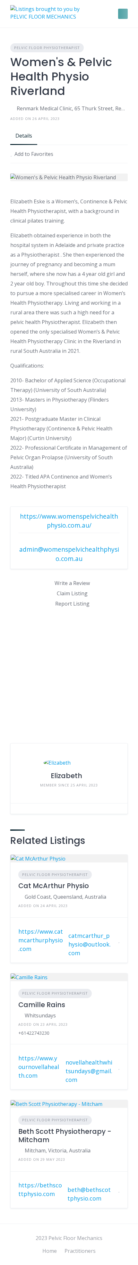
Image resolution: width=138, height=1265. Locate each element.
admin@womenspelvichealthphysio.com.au (69, 554)
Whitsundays (40, 1015)
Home (49, 1250)
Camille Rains (41, 1004)
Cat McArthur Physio (53, 885)
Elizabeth (66, 775)
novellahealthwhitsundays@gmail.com (88, 1070)
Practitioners (80, 1250)
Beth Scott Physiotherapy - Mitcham (64, 1135)
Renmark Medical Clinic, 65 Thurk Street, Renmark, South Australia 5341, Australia (72, 108)
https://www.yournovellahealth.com (38, 1066)
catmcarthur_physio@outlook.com (89, 944)
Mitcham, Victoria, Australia (58, 1150)
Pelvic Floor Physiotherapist (47, 47)
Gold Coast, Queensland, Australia (65, 896)
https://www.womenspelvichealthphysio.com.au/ (69, 521)
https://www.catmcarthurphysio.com (40, 940)
